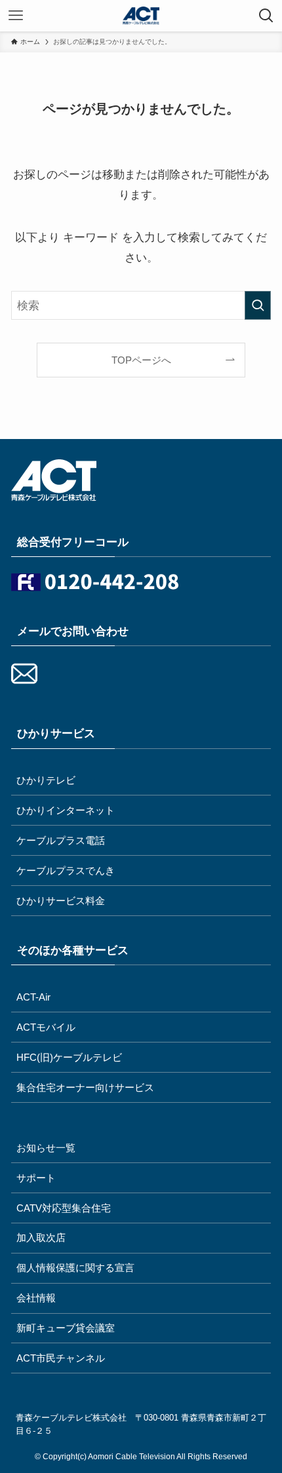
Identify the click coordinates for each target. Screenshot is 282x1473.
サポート (36, 1177)
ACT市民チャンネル (60, 1358)
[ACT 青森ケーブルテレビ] (141, 15)
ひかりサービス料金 (60, 900)
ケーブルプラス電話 (60, 840)
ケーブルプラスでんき (65, 870)
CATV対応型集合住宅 (63, 1208)
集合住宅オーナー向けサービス (85, 1087)
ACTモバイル (45, 1027)
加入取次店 (41, 1237)
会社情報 (36, 1297)
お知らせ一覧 (45, 1147)
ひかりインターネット (65, 810)
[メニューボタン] (15, 15)
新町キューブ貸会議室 (65, 1327)
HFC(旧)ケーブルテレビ (69, 1057)
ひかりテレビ (45, 780)
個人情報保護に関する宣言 (75, 1267)
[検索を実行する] (258, 305)
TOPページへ (141, 360)
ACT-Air (33, 997)
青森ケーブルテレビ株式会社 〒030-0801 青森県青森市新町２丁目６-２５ (141, 1424)
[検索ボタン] (266, 15)
